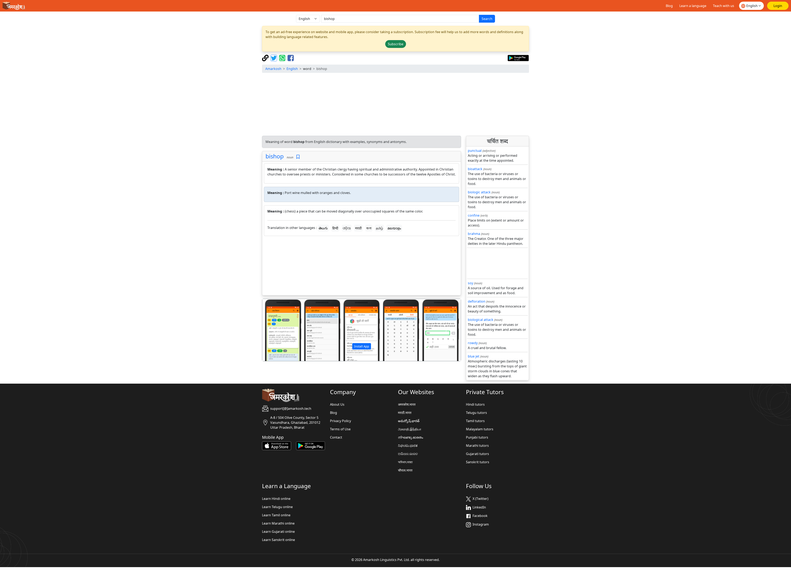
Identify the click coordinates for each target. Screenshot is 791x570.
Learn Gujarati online (278, 531)
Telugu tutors (476, 412)
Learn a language (692, 5)
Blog (669, 5)
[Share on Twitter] (274, 57)
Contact (336, 437)
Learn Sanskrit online (278, 539)
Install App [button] (361, 346)
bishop (275, 156)
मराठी (358, 228)
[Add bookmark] (298, 157)
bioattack (475, 169)
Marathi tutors (477, 445)
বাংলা (368, 228)
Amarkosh (273, 68)
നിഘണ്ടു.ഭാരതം (410, 437)
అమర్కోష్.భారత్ (408, 421)
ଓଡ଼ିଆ (347, 228)
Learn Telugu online (277, 507)
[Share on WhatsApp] (283, 57)
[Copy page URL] (266, 57)
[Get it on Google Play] (518, 57)
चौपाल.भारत (405, 470)
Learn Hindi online (276, 498)
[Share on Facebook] (290, 57)
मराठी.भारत (404, 412)
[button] (277, 330)
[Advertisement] (395, 105)
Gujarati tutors (477, 454)
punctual (475, 150)
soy (470, 283)
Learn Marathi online (278, 523)
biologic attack (479, 192)
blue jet (473, 356)
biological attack (480, 319)
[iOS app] (276, 445)
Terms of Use (340, 429)
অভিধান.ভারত (405, 462)
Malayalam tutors (479, 429)
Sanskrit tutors (477, 462)
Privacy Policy (340, 421)
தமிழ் (379, 228)
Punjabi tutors (477, 437)
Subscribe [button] (395, 44)
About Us (337, 404)
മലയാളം (394, 228)
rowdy (473, 343)
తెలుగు (323, 228)
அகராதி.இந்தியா (409, 429)
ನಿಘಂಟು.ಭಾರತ (408, 445)
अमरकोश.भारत (406, 404)
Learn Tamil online (276, 515)
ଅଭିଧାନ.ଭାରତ (408, 454)
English (292, 68)
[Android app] (310, 445)
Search (487, 18)
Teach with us (723, 5)
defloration (476, 301)
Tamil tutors (475, 421)
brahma (474, 233)
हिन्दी (335, 228)
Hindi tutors (475, 404)
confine (474, 215)
